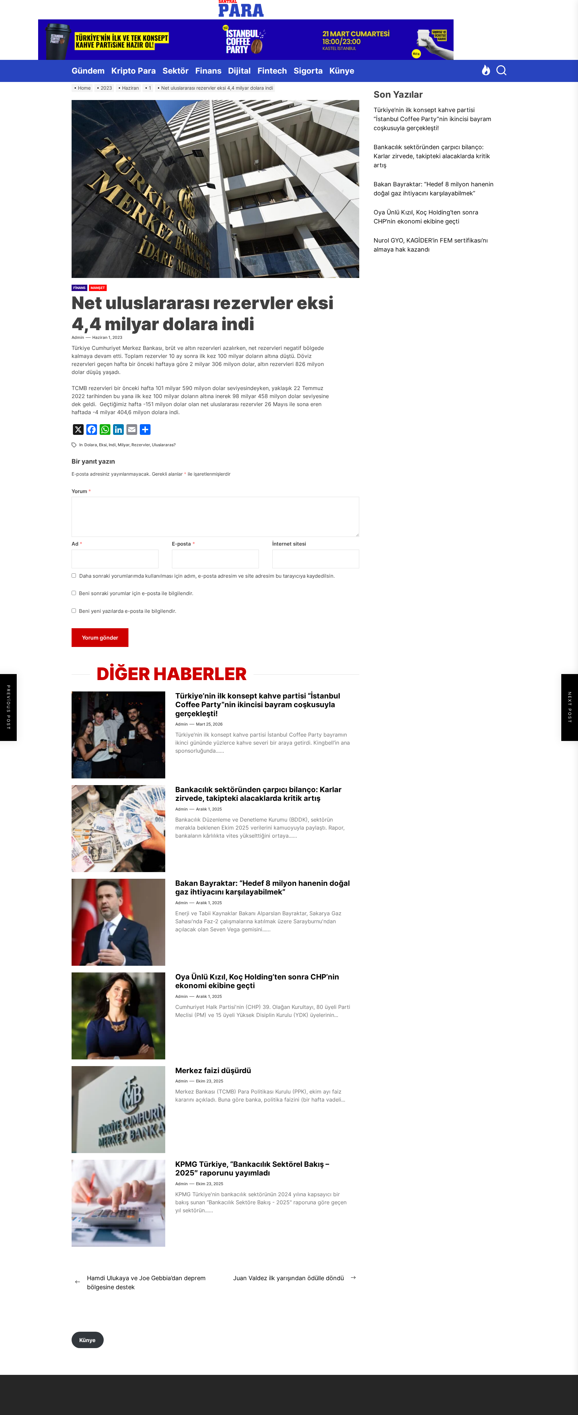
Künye (341, 71)
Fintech (272, 71)
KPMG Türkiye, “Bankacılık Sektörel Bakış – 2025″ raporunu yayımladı (252, 1168)
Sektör (176, 71)
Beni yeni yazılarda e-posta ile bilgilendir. (127, 611)
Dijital (239, 71)
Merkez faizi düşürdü (213, 1070)
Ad (77, 544)
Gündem (88, 71)
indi (112, 444)
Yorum (81, 491)
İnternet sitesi (289, 544)
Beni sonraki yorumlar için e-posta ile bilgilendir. (136, 593)
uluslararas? (164, 444)
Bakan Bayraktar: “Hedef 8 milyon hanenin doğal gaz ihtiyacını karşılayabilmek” (262, 887)
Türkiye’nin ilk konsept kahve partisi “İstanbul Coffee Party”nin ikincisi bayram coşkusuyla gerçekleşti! (257, 704)
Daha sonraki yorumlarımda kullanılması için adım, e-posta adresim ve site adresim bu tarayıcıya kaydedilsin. (207, 576)
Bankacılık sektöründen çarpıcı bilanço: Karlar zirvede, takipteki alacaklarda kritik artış (258, 794)
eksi (103, 444)
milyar (123, 444)
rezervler (140, 444)
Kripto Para (133, 71)
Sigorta (308, 71)
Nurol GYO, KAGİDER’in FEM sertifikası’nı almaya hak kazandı (431, 245)
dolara (90, 444)
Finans (208, 71)
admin (78, 337)
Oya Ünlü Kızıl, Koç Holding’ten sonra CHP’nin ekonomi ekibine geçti (426, 217)
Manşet (98, 288)
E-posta (183, 544)
